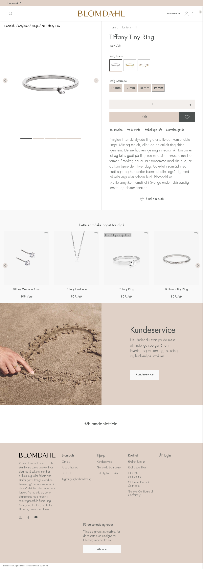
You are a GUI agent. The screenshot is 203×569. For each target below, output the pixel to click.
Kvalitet (133, 455)
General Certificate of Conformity (140, 493)
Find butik (67, 473)
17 (130, 88)
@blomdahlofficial (101, 424)
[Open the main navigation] (5, 14)
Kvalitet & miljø (136, 461)
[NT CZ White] (115, 65)
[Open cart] (198, 14)
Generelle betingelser (109, 467)
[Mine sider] (187, 14)
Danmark (13, 3)
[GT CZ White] (144, 65)
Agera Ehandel (20, 566)
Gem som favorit (194, 117)
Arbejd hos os (70, 467)
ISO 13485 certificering (135, 475)
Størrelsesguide (175, 129)
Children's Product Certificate (138, 484)
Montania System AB (39, 566)
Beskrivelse (116, 129)
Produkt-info (133, 129)
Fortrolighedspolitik (107, 473)
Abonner (102, 549)
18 (144, 88)
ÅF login (165, 455)
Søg (11, 13)
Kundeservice (173, 13)
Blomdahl (9, 25)
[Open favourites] (192, 14)
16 (116, 88)
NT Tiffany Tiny (51, 25)
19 (158, 88)
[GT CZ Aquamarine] (130, 65)
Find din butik (155, 199)
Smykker (23, 25)
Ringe (35, 25)
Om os (66, 461)
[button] (96, 81)
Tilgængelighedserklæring (76, 479)
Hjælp (101, 455)
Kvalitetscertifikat (137, 467)
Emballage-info (154, 129)
